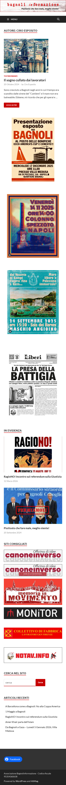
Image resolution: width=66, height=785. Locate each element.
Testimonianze (11, 76)
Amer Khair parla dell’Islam (19, 721)
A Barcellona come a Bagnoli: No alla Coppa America (32, 706)
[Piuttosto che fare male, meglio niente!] (33, 505)
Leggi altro (10, 104)
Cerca (40, 682)
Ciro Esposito (30, 84)
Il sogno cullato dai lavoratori (25, 80)
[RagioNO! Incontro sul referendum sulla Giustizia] (33, 454)
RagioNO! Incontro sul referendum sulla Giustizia (33, 476)
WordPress (21, 781)
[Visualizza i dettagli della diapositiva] (33, 150)
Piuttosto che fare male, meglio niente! (26, 528)
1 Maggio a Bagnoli (15, 711)
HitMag (34, 781)
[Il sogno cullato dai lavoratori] (33, 56)
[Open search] (58, 19)
